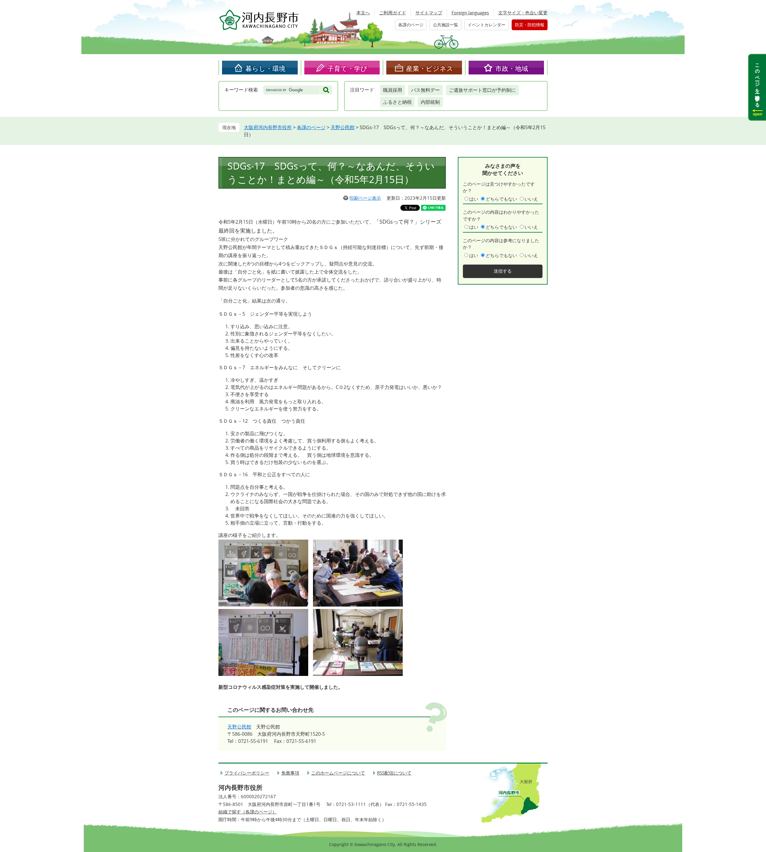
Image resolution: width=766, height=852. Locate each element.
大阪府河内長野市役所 (268, 127)
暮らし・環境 (265, 68)
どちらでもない (501, 199)
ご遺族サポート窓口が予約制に (482, 90)
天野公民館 (343, 127)
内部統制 (430, 102)
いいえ (531, 199)
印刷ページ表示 (365, 198)
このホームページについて (338, 773)
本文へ (363, 13)
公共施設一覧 (445, 25)
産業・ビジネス (429, 68)
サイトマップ (428, 13)
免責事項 (290, 773)
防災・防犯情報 (529, 25)
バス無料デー (425, 90)
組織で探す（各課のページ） (247, 812)
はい (473, 199)
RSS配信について (394, 773)
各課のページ (410, 25)
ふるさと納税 (397, 102)
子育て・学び (347, 68)
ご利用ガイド (392, 13)
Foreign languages (470, 13)
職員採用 (392, 90)
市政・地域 (511, 68)
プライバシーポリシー (246, 773)
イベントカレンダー (486, 25)
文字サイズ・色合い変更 (523, 13)
